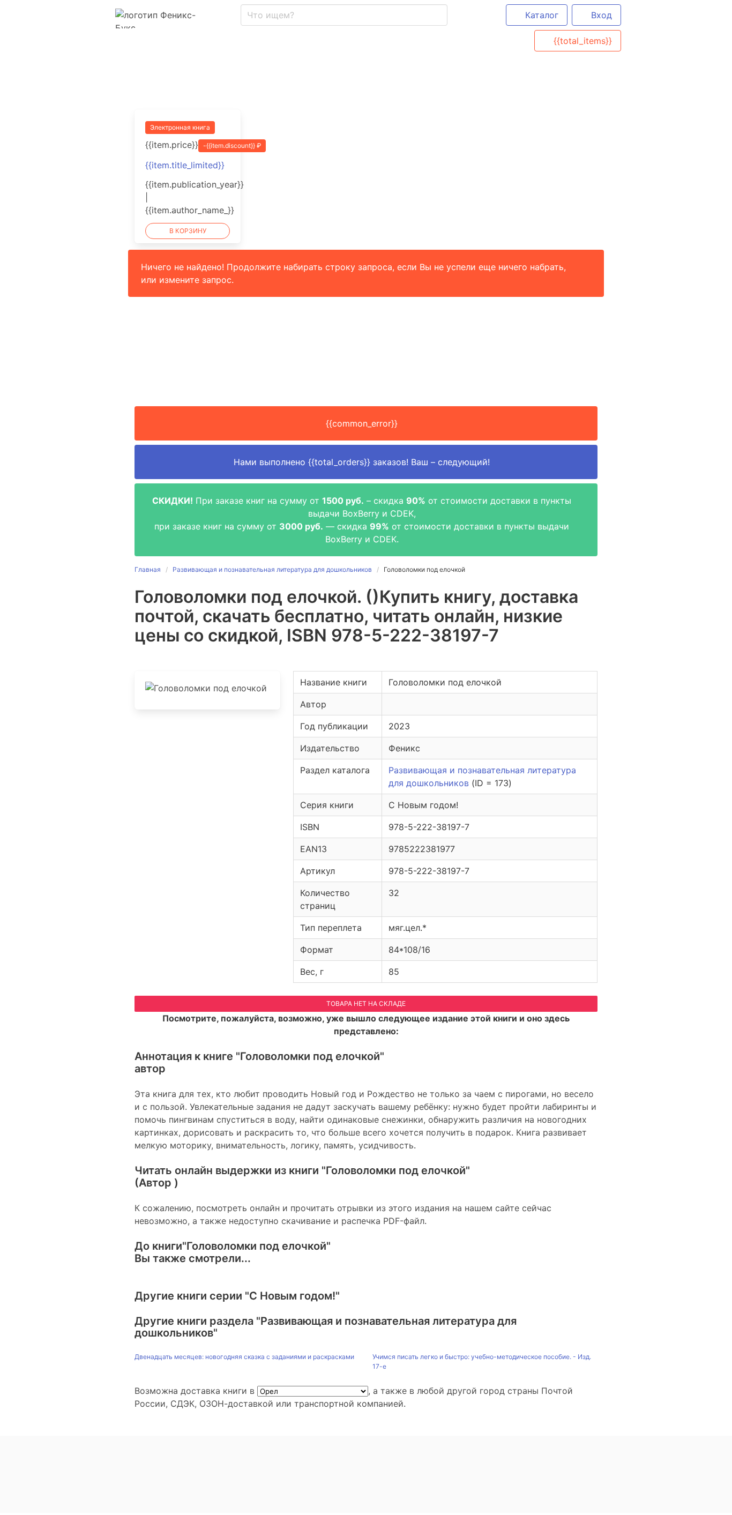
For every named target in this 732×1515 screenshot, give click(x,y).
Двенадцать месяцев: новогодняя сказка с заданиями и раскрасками (244, 1357)
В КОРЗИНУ (187, 231)
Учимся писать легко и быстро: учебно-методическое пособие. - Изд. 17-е (481, 1361)
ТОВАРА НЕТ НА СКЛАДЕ (366, 1003)
